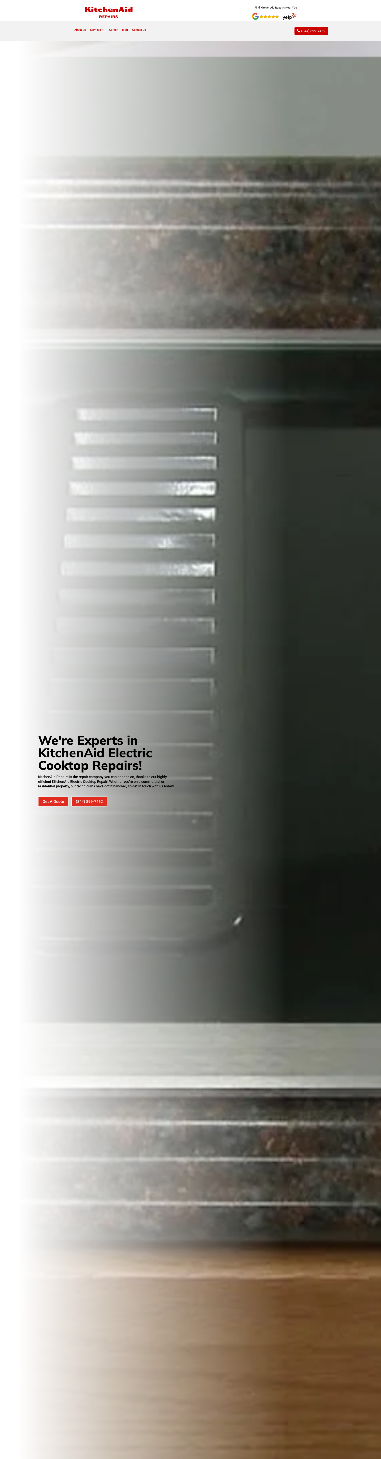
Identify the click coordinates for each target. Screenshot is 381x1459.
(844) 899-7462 (313, 31)
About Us (80, 29)
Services (95, 29)
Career (113, 29)
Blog (125, 29)
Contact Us (139, 29)
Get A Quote (53, 801)
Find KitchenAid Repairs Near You (276, 7)
